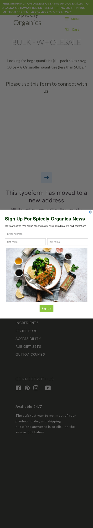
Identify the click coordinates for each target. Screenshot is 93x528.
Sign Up (46, 308)
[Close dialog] (90, 212)
